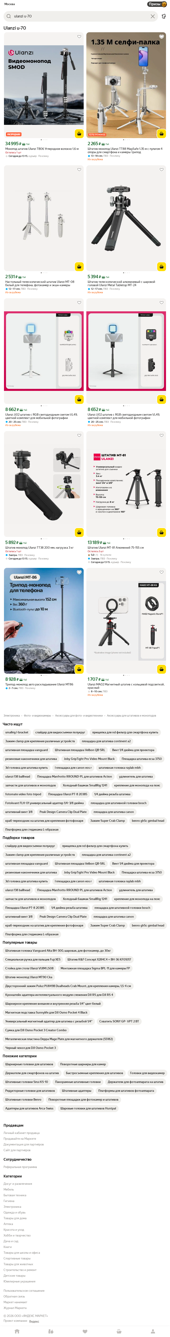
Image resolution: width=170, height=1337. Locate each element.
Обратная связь (14, 1296)
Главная (17, 1331)
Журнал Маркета (15, 1308)
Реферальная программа (20, 1167)
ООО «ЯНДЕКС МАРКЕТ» (31, 1316)
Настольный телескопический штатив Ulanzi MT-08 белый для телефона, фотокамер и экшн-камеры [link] (39, 283)
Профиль (153, 1331)
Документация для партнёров (24, 1144)
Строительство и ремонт (20, 1270)
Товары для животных (18, 1264)
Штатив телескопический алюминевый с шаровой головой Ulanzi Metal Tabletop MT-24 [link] (121, 283)
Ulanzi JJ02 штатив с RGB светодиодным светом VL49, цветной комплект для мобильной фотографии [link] (41, 416)
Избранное (85, 1331)
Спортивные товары (17, 1258)
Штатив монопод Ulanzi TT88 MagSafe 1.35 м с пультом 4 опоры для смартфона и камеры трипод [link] (125, 150)
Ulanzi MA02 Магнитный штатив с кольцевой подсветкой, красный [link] (126, 686)
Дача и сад (11, 1241)
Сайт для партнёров (17, 1150)
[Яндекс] (34, 1321)
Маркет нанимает (15, 1302)
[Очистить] (152, 16)
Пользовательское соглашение (24, 1290)
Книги (8, 1247)
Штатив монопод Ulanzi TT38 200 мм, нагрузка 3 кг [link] (39, 547)
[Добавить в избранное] (79, 36)
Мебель (9, 1189)
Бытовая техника (15, 1195)
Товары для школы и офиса (22, 1252)
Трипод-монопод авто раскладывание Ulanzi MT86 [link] (39, 684)
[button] (163, 16)
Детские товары (14, 1275)
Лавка (51, 1331)
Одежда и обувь (14, 1212)
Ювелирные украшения (19, 1281)
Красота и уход (14, 1229)
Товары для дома (15, 1218)
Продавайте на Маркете (20, 1138)
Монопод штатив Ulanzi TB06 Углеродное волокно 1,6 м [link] (42, 148)
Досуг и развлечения (18, 1183)
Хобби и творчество (17, 1235)
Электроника (12, 1206)
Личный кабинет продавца (22, 1133)
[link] (17, 732)
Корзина (119, 1331)
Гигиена (9, 1201)
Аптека (8, 1224)
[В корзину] (79, 134)
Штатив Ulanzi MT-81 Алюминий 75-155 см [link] (116, 547)
